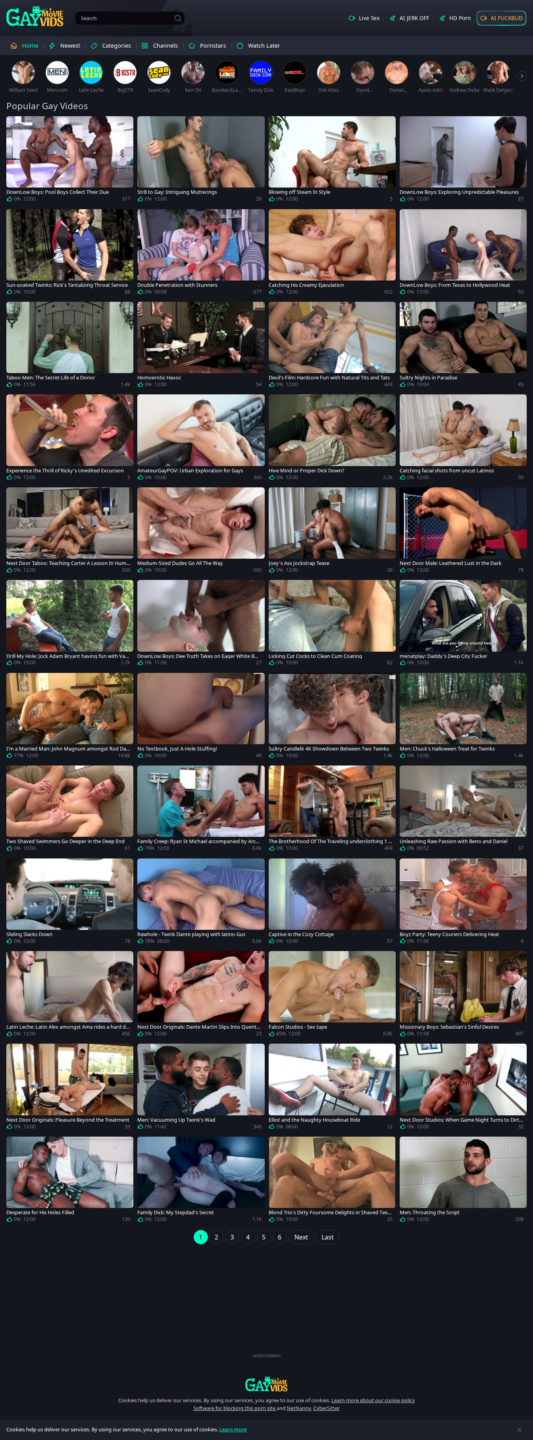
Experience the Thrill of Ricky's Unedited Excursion (65, 471)
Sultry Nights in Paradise (428, 378)
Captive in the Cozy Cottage (301, 934)
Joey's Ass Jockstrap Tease (299, 563)
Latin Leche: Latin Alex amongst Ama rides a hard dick (67, 1027)
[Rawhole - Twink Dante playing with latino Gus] (200, 902)
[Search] (178, 18)
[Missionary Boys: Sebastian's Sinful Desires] (463, 995)
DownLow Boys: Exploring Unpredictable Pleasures (459, 192)
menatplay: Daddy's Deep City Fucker (443, 656)
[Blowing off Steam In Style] (332, 160)
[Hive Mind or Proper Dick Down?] (332, 438)
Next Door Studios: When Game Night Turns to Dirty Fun (461, 1120)
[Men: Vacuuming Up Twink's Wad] (200, 1088)
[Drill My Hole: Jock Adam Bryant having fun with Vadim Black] (69, 624)
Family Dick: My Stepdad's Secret (175, 1212)
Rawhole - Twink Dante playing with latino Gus (191, 934)
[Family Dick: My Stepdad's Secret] (200, 1181)
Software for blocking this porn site (235, 1408)
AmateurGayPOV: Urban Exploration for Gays (190, 471)
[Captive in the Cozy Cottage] (332, 902)
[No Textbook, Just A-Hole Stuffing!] (200, 717)
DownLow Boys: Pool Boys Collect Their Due (57, 192)
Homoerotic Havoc (159, 378)
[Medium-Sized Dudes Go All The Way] (200, 531)
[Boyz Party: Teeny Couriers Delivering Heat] (463, 902)
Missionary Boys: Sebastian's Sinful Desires (449, 1027)
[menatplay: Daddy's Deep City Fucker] (463, 624)
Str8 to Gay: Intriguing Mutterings (177, 192)
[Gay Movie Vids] (35, 15)
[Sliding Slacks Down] (69, 902)
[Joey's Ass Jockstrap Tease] (332, 531)
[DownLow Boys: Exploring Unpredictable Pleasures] (463, 160)
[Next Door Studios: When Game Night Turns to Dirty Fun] (463, 1088)
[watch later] (15, 125)
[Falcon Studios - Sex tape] (332, 995)
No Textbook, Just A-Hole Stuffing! (177, 749)
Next (301, 1237)
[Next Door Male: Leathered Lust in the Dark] (463, 531)
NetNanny (299, 1408)
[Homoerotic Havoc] (200, 346)
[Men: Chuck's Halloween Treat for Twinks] (463, 717)
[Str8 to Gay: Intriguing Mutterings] (200, 160)
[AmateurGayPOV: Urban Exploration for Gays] (200, 438)
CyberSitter (326, 1408)
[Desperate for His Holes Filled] (69, 1181)
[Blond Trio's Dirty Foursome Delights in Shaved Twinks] (332, 1181)
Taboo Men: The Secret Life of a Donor (50, 378)
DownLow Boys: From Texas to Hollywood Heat (455, 285)
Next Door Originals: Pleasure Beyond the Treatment (67, 1120)
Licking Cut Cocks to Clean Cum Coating (315, 656)
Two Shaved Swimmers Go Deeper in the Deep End (65, 841)
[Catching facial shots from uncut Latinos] (463, 438)
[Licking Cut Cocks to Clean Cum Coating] (332, 624)
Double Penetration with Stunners (177, 285)
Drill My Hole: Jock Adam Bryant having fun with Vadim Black (67, 656)
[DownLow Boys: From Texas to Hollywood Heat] (463, 253)
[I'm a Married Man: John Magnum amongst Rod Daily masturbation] (69, 717)
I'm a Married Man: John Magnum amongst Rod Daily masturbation (67, 749)
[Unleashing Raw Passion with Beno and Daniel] (463, 810)
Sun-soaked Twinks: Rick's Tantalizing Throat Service (67, 285)
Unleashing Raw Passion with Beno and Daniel (453, 841)
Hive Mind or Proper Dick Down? (306, 471)
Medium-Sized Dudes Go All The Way (180, 563)
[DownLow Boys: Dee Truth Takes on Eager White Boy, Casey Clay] (200, 624)
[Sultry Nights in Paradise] (463, 346)
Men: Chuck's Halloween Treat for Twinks (447, 749)
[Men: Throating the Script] (463, 1181)
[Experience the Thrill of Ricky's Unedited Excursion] (69, 438)
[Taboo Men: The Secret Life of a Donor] (69, 346)
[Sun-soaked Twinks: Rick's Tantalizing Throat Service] (69, 253)
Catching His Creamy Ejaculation (306, 285)
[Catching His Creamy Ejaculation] (332, 253)
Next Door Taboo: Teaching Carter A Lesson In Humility (68, 563)
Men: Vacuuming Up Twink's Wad (176, 1120)
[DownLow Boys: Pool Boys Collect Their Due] (69, 160)
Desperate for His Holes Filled (40, 1212)
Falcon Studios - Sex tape (298, 1027)
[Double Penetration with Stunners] (200, 253)
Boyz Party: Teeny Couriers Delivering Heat (449, 934)
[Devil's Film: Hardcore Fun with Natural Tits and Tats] (332, 346)
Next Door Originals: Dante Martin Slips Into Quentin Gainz (199, 1027)
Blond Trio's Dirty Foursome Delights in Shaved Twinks (330, 1212)
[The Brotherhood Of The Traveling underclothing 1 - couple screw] (332, 810)
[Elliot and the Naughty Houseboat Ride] (332, 1088)
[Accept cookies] (519, 1430)
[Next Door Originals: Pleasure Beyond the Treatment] (69, 1088)
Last (328, 1237)
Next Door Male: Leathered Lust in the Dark (450, 563)
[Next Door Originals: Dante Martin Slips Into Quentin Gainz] (200, 995)
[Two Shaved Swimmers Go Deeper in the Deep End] (69, 810)
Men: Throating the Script (430, 1212)
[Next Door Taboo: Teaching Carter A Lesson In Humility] (69, 531)
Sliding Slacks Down (29, 934)
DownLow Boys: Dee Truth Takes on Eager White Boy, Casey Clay (199, 656)
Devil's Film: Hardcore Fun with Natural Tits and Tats (329, 378)
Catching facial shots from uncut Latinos (447, 471)
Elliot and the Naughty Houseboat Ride (314, 1120)
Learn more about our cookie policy (373, 1400)
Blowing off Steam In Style (299, 192)
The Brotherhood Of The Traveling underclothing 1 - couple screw (329, 841)
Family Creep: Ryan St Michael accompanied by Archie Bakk (198, 841)
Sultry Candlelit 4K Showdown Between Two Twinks (329, 749)
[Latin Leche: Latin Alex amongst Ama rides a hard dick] (69, 995)
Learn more (233, 1429)
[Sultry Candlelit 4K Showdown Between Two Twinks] (332, 717)
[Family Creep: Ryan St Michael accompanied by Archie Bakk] (200, 810)
